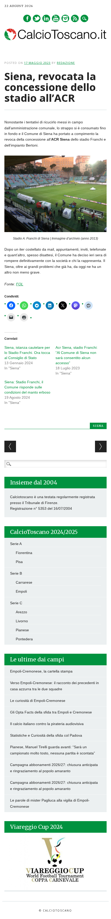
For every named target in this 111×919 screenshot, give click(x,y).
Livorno (22, 621)
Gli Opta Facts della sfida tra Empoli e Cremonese (51, 712)
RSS (75, 18)
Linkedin (46, 18)
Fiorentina (24, 553)
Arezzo (21, 612)
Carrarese (24, 582)
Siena (98, 426)
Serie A (16, 544)
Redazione (66, 63)
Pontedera (24, 639)
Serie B (16, 573)
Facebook (27, 18)
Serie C (16, 603)
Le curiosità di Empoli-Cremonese (37, 701)
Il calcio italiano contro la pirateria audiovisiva (47, 724)
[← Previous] (10, 446)
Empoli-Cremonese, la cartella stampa (41, 671)
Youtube (56, 18)
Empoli (21, 591)
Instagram (65, 18)
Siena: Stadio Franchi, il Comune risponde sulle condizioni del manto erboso (27, 387)
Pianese (22, 630)
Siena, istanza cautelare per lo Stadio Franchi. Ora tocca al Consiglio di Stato (27, 352)
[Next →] (101, 446)
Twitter (37, 18)
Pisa (19, 562)
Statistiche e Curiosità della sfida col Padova (46, 735)
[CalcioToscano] (55, 39)
